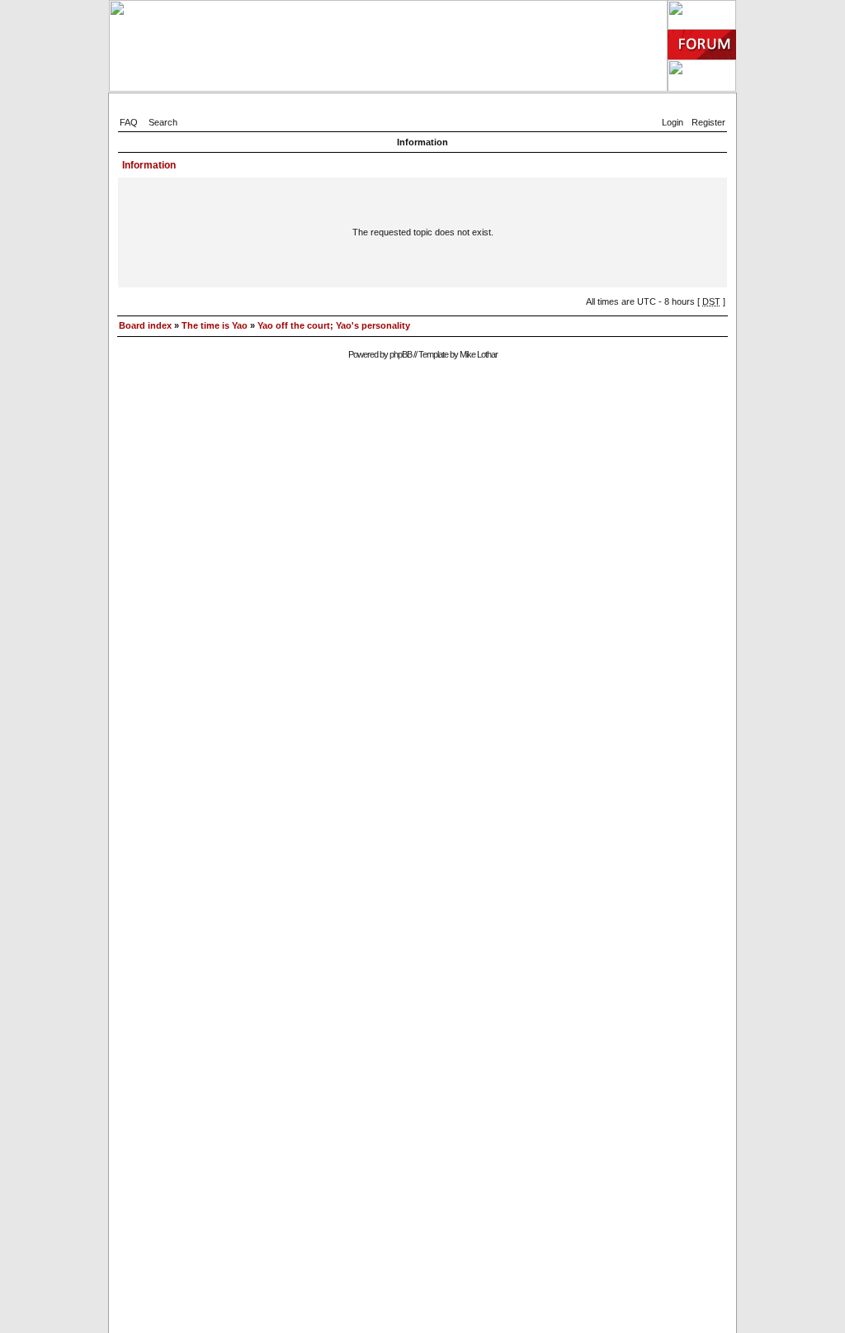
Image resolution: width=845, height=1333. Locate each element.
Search (163, 122)
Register (708, 122)
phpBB (400, 354)
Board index (145, 325)
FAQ (129, 122)
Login (672, 122)
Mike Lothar (479, 354)
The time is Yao (215, 325)
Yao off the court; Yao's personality (333, 325)
